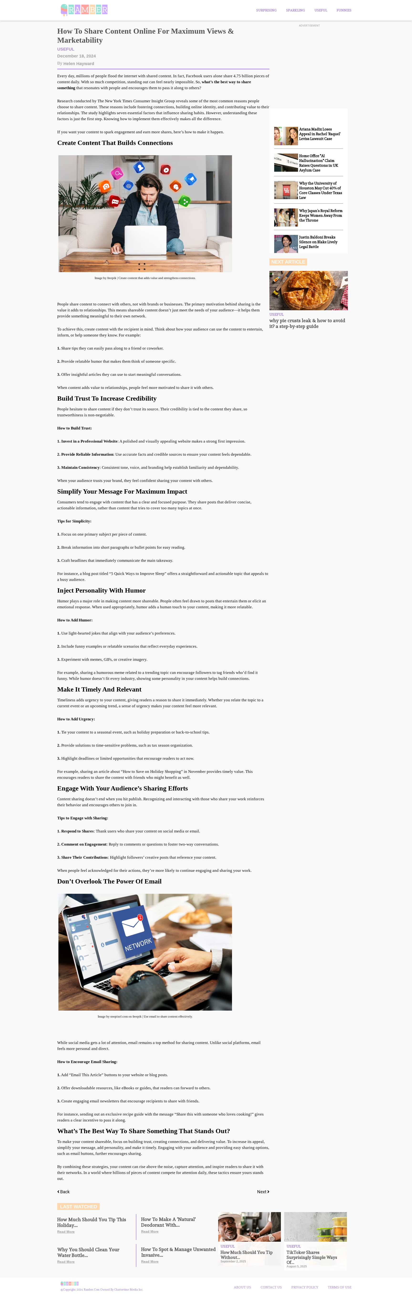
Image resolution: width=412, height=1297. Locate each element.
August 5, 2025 (297, 1266)
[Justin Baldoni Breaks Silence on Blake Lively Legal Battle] (286, 244)
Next (262, 1191)
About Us (242, 1287)
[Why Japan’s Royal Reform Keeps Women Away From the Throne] (286, 217)
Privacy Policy (304, 1287)
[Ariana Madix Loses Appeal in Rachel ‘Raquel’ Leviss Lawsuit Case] (286, 136)
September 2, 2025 (233, 1261)
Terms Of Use (339, 1287)
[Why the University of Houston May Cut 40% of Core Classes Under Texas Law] (286, 190)
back (65, 1191)
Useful (320, 10)
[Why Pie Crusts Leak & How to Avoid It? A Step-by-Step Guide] (308, 290)
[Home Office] (286, 163)
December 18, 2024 (76, 56)
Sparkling (295, 10)
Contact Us (271, 1287)
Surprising (266, 10)
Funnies (344, 10)
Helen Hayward (78, 63)
